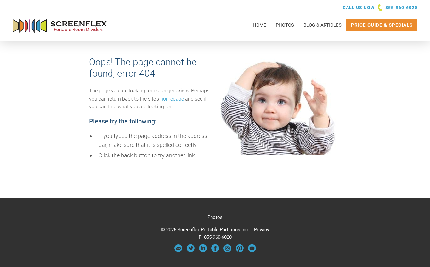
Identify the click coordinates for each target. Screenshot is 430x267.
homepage (172, 99)
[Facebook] (215, 250)
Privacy (261, 229)
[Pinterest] (240, 250)
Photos (215, 217)
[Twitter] (191, 250)
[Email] (178, 250)
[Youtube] (252, 250)
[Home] (60, 30)
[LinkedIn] (203, 250)
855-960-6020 (401, 7)
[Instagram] (227, 250)
